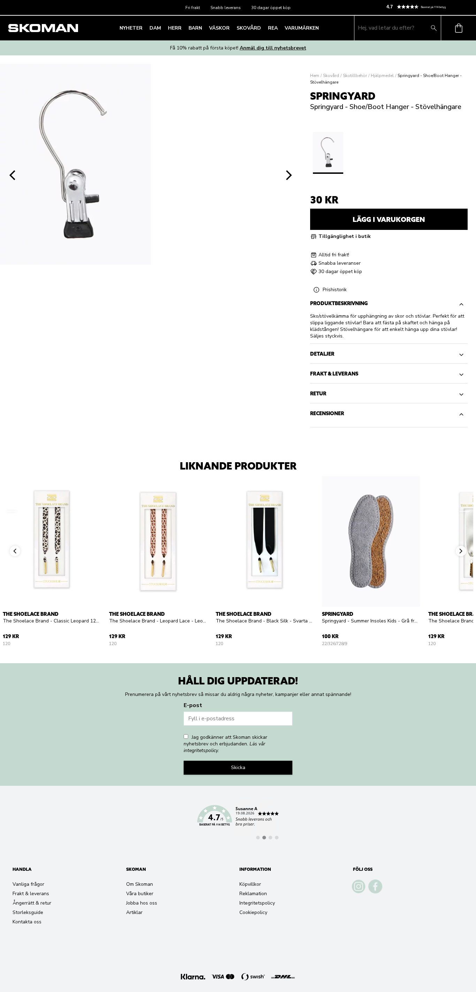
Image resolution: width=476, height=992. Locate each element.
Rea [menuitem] (273, 28)
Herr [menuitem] (175, 28)
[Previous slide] (12, 175)
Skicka (238, 767)
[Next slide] (289, 175)
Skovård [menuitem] (249, 28)
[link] (238, 819)
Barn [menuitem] (195, 28)
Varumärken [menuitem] (302, 28)
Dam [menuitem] (155, 28)
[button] (428, 7)
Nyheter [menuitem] (131, 28)
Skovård (331, 75)
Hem (314, 75)
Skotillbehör (355, 75)
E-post (193, 705)
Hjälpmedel (382, 75)
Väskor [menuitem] (219, 28)
